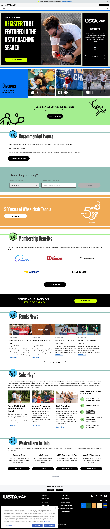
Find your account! (67, 1)
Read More (13, 357)
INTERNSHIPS (45, 498)
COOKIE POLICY (65, 511)
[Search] (108, 8)
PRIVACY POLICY (66, 502)
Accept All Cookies (49, 525)
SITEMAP (65, 495)
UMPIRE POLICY (66, 498)
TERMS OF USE (45, 505)
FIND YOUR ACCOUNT (66, 505)
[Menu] (2, 5)
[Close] (55, 508)
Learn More (12, 426)
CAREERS (45, 495)
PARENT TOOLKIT (92, 405)
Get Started (55, 284)
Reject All (37, 525)
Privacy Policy (47, 521)
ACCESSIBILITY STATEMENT (65, 508)
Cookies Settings (10, 525)
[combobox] (58, 185)
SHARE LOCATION (19, 158)
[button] (107, 1)
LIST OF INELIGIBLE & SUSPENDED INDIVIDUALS (94, 419)
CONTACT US (44, 502)
